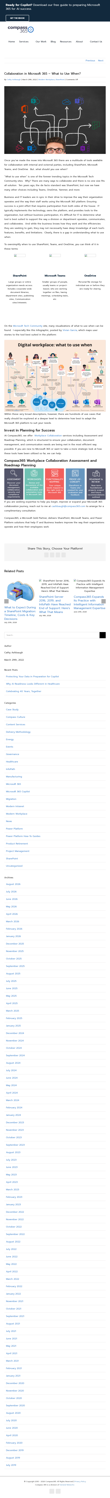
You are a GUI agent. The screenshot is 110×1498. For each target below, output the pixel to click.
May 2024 (11, 1085)
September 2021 (15, 1316)
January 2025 (13, 1025)
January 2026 (13, 936)
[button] (6, 601)
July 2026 (11, 891)
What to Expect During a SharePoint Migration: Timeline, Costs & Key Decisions (20, 613)
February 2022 (14, 1286)
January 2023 (13, 1204)
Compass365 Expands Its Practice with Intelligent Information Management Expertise (89, 602)
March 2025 (12, 1011)
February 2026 (14, 929)
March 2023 (12, 1189)
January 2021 (13, 1376)
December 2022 (15, 1212)
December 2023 (15, 1122)
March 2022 (12, 1279)
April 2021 (11, 1353)
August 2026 (13, 884)
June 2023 (11, 1167)
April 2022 (12, 1271)
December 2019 (15, 1450)
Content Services (15, 724)
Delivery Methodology (18, 732)
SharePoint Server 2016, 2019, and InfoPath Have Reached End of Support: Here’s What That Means (55, 604)
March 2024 (12, 1100)
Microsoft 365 (13, 784)
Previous (90, 60)
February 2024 (14, 1107)
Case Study (12, 709)
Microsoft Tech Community (27, 326)
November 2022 (15, 1219)
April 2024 (12, 1093)
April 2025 (12, 1003)
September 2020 (15, 1405)
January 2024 (13, 1115)
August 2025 (13, 973)
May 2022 (11, 1264)
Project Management (17, 851)
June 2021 (11, 1338)
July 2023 (11, 1160)
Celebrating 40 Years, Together (23, 691)
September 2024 (15, 1055)
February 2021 (14, 1368)
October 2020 (14, 1398)
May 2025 (11, 996)
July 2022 (11, 1249)
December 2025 (15, 943)
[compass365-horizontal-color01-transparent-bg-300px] (21, 25)
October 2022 (14, 1226)
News (9, 821)
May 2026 (11, 906)
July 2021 (11, 1331)
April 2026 (12, 914)
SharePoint (60, 79)
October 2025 (14, 958)
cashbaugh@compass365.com (68, 506)
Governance (12, 754)
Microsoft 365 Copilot (18, 791)
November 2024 (15, 1040)
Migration (11, 799)
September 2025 (15, 966)
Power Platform (14, 828)
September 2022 (15, 1234)
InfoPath (10, 769)
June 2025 (11, 988)
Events (9, 746)
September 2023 (15, 1145)
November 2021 (14, 1301)
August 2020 (13, 1413)
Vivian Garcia (70, 330)
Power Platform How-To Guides (23, 836)
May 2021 (11, 1346)
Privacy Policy (80, 1481)
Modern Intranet (15, 806)
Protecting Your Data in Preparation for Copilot (32, 676)
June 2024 (12, 1078)
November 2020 (15, 1390)
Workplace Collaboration (48, 435)
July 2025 (11, 981)
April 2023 (12, 1182)
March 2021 (12, 1361)
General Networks (67, 1484)
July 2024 (11, 1070)
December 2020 (15, 1383)
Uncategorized (14, 866)
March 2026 (12, 921)
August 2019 (13, 1458)
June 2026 (12, 899)
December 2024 (15, 1033)
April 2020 (12, 1435)
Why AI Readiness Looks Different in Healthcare (33, 684)
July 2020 (11, 1420)
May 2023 (11, 1174)
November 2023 (15, 1130)
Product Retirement (17, 843)
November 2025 (15, 951)
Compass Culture (15, 717)
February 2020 (14, 1443)
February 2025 (14, 1018)
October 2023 (14, 1137)
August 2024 (13, 1063)
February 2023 (14, 1197)
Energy (10, 739)
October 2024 (14, 1048)
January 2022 (13, 1294)
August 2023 (13, 1152)
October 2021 (13, 1308)
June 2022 (11, 1256)
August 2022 (13, 1241)
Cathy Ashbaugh (14, 79)
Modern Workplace (47, 79)
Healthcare (12, 761)
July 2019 (11, 1465)
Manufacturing (14, 776)
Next (100, 60)
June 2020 (12, 1428)
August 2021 (13, 1323)
